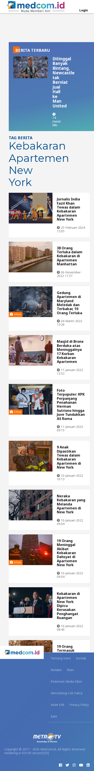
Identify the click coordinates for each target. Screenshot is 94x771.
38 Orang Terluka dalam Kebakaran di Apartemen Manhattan (69, 256)
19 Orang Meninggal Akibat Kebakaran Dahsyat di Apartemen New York (67, 552)
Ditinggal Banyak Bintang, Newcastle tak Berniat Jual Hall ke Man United (63, 82)
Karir (54, 716)
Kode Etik (57, 705)
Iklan (70, 670)
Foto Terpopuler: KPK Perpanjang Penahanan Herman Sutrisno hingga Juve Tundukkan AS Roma (71, 404)
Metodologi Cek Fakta (66, 693)
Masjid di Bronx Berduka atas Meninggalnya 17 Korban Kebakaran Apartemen (70, 351)
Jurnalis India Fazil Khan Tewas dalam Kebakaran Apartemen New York (68, 209)
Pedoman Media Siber (66, 681)
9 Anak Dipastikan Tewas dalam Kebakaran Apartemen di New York (69, 457)
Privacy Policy (79, 705)
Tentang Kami (61, 658)
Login (83, 10)
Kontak (81, 658)
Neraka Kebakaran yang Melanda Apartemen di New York (71, 504)
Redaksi (56, 670)
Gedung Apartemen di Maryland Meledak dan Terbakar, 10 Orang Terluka (69, 302)
